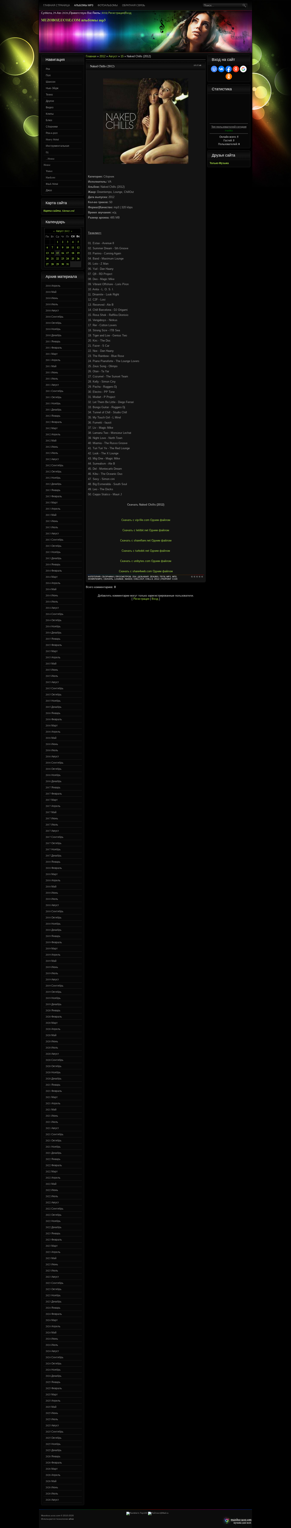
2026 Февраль (54, 1462)
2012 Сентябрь (54, 465)
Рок (48, 68)
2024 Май (51, 1332)
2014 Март (52, 576)
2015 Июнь (52, 669)
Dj (47, 152)
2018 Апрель (53, 880)
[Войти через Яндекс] (236, 69)
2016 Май (51, 737)
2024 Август (52, 1351)
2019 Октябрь (53, 991)
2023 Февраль (54, 1239)
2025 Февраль (54, 1388)
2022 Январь (53, 1159)
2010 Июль (52, 304)
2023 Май (51, 1258)
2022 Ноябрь (53, 1221)
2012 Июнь (52, 446)
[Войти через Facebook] (228, 69)
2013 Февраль (54, 496)
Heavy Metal (52, 139)
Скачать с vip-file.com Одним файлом (145, 520)
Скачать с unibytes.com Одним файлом (145, 561)
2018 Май (51, 886)
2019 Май (51, 960)
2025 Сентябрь (54, 1431)
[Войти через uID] (214, 69)
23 (62, 258)
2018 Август (52, 905)
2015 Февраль (54, 645)
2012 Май (51, 440)
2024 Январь (53, 1307)
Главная (91, 56)
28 (52, 264)
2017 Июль (52, 824)
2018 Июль (52, 898)
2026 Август (52, 1499)
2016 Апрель (53, 731)
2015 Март (52, 651)
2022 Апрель (53, 1177)
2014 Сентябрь (54, 614)
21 (52, 258)
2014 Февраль (54, 570)
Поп (48, 75)
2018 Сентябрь (54, 911)
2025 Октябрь (53, 1437)
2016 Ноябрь (53, 775)
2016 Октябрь (53, 768)
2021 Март (52, 1097)
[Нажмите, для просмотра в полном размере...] (145, 162)
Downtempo (95, 579)
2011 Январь (53, 341)
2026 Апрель (53, 1475)
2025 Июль (52, 1419)
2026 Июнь (52, 1487)
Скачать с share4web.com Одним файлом (146, 571)
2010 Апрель (53, 285)
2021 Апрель (53, 1103)
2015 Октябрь (53, 694)
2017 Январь (53, 787)
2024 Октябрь (53, 1363)
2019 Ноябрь (53, 998)
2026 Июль (52, 1493)
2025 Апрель (53, 1400)
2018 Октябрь (53, 917)
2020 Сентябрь (54, 1060)
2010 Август (52, 310)
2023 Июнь (52, 1264)
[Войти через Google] (243, 69)
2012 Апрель (53, 434)
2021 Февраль (54, 1090)
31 (67, 264)
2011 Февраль (54, 347)
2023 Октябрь (53, 1289)
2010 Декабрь (53, 335)
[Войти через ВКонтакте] (221, 69)
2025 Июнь (52, 1413)
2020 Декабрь (53, 1078)
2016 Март (52, 725)
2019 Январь (53, 936)
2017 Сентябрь (54, 837)
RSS (104, 13)
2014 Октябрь (53, 620)
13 (47, 253)
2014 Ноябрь (53, 626)
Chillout (139, 579)
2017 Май (51, 812)
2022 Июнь (52, 1190)
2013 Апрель (53, 508)
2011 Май (51, 366)
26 (78, 258)
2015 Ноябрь (53, 700)
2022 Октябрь (53, 1214)
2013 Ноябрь (53, 552)
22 (57, 258)
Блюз (49, 120)
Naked (128, 579)
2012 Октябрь (53, 471)
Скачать (108, 579)
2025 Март (52, 1394)
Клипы (50, 113)
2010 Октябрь (53, 322)
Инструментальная (57, 145)
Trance (49, 171)
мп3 (174, 576)
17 (67, 253)
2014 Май (51, 589)
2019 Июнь (52, 967)
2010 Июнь (52, 298)
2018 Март (52, 874)
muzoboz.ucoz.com (236, 1521)
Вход (128, 13)
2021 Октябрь (53, 1140)
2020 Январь (53, 1010)
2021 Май (51, 1109)
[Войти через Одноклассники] (229, 76)
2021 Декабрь (53, 1152)
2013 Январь (53, 490)
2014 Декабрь (53, 632)
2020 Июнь (52, 1041)
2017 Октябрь (53, 843)
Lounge (119, 579)
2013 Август (52, 533)
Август (113, 56)
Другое (50, 101)
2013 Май (51, 514)
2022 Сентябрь (54, 1208)
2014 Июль (52, 601)
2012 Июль (52, 453)
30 (62, 264)
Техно (49, 94)
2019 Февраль (54, 942)
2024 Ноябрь (53, 1369)
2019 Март (52, 948)
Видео (49, 107)
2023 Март (52, 1245)
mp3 (168, 576)
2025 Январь (53, 1382)
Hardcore (50, 177)
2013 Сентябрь (54, 539)
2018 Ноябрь (53, 923)
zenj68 (154, 576)
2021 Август (52, 1128)
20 (47, 258)
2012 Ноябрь (53, 477)
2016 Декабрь (53, 781)
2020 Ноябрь (53, 1072)
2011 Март (52, 353)
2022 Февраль (54, 1165)
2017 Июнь (52, 818)
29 (57, 264)
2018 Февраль (54, 868)
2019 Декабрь (53, 1004)
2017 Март (52, 799)
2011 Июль (52, 378)
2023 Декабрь (53, 1301)
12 (78, 247)
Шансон (50, 81)
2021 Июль (52, 1121)
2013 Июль (52, 527)
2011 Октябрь (53, 397)
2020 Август (52, 1053)
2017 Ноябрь (53, 849)
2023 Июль (52, 1270)
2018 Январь (53, 861)
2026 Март (52, 1468)
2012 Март (52, 428)
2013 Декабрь (53, 558)
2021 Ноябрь (53, 1146)
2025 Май (51, 1406)
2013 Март (52, 502)
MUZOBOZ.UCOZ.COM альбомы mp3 (73, 20)
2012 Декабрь (53, 483)
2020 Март (52, 1022)
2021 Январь (53, 1084)
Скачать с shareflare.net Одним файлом (145, 540)
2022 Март (52, 1171)
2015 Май (51, 663)
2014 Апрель (53, 583)
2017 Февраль (54, 793)
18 (73, 253)
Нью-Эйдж (52, 88)
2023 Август (52, 1276)
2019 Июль (52, 973)
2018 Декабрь (53, 929)
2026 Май (51, 1481)
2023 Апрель (53, 1252)
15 (57, 253)
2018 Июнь (52, 892)
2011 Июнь (52, 372)
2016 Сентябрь (54, 762)
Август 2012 (62, 231)
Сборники (52, 126)
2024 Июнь (52, 1338)
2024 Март (52, 1320)
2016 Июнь (52, 744)
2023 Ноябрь (53, 1295)
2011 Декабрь (53, 409)
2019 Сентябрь (54, 985)
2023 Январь (53, 1233)
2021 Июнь (52, 1115)
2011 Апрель (53, 360)
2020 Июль (52, 1047)
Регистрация (116, 13)
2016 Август (52, 756)
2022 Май (51, 1183)
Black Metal (52, 183)
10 (67, 247)
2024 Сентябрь (54, 1357)
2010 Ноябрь (53, 329)
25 (73, 258)
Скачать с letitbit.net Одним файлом (145, 530)
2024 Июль (52, 1344)
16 (62, 253)
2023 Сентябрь (54, 1283)
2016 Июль (52, 750)
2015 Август (52, 682)
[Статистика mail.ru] (158, 1513)
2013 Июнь (52, 521)
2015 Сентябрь (54, 688)
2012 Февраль (54, 422)
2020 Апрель (53, 1029)
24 (67, 258)
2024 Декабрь (53, 1375)
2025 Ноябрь (53, 1444)
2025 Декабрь (53, 1450)
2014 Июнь (52, 595)
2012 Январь (53, 415)
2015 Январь (53, 638)
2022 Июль (52, 1196)
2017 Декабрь (53, 855)
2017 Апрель (53, 806)
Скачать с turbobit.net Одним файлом (146, 550)
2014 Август (52, 607)
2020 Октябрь (53, 1066)
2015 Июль (52, 675)
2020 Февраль (54, 1016)
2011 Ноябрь (53, 403)
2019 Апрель (53, 954)
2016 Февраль (54, 719)
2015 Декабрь (53, 706)
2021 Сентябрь (54, 1134)
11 (73, 247)
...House (50, 158)
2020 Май (51, 1035)
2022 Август (52, 1202)
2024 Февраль (54, 1313)
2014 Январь (53, 564)
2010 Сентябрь (54, 316)
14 (52, 253)
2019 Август (52, 979)
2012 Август (52, 459)
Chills (149, 579)
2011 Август (52, 384)
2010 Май (51, 291)
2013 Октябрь (53, 545)
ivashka (229, 130)
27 (47, 264)
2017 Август (52, 830)
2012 (102, 56)
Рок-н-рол (52, 133)
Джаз (49, 190)
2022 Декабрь (53, 1227)
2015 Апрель (53, 657)
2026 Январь (53, 1456)
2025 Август (52, 1425)
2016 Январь (53, 713)
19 (78, 253)
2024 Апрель (53, 1326)
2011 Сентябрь (54, 391)
